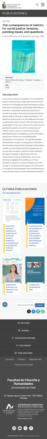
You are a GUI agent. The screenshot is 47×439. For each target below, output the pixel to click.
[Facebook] (31, 428)
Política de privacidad (23, 364)
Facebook (33, 311)
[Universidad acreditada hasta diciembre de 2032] (23, 411)
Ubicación (10, 359)
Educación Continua (25, 338)
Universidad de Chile (32, 436)
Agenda (25, 330)
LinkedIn (38, 311)
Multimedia (25, 345)
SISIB (20, 436)
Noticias (25, 323)
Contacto (21, 359)
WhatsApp (43, 311)
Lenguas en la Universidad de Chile (34, 287)
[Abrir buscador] (37, 5)
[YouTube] (20, 428)
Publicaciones (14, 13)
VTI (24, 436)
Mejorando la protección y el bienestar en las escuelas (12, 288)
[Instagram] (14, 428)
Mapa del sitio (35, 359)
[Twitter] (25, 428)
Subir (4, 304)
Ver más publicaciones (11, 193)
